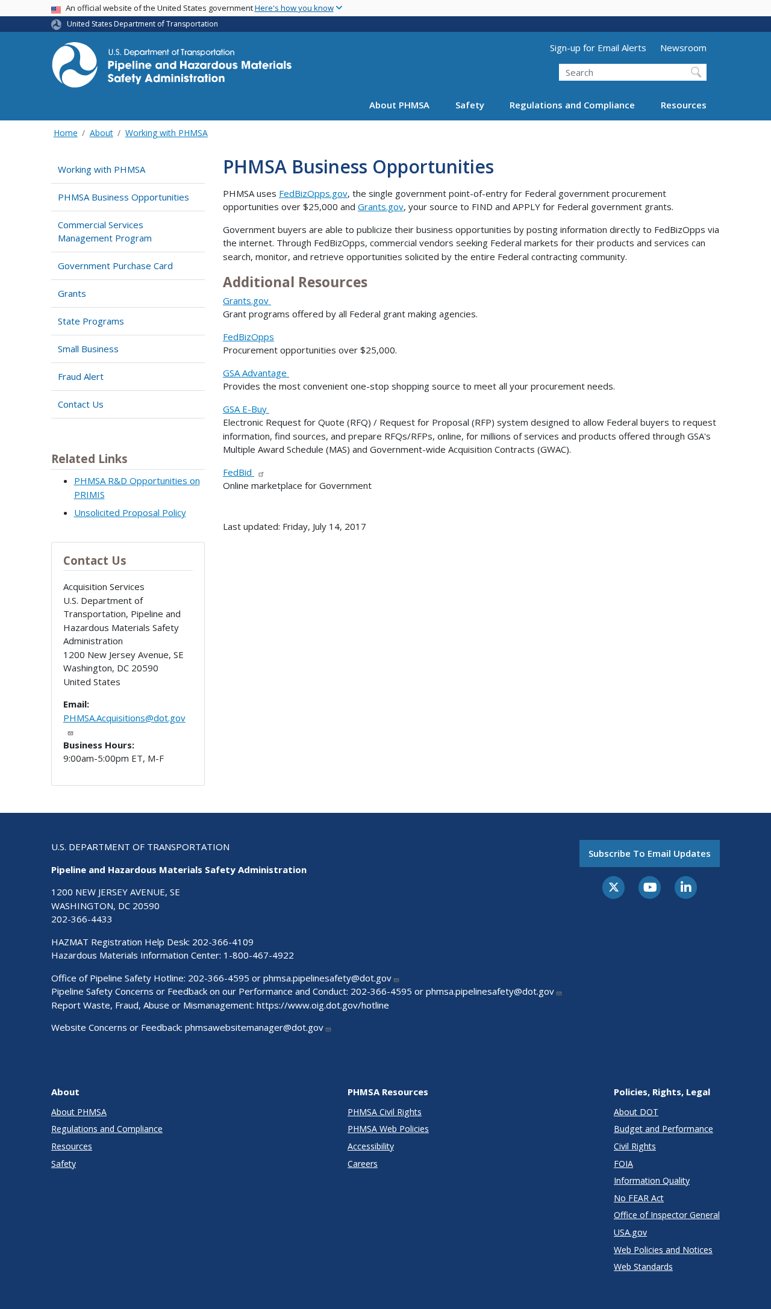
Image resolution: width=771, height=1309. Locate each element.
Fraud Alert (81, 376)
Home (66, 132)
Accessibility (371, 1146)
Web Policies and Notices (663, 1249)
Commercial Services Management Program (105, 231)
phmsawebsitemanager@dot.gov (254, 1027)
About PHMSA (399, 105)
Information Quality (652, 1180)
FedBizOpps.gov (313, 193)
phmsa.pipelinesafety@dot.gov (327, 978)
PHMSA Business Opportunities (123, 197)
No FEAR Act (639, 1198)
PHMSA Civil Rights (385, 1112)
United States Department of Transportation (142, 24)
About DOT (636, 1112)
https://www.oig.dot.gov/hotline (323, 1005)
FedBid (238, 472)
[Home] (171, 68)
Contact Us (81, 404)
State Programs (91, 321)
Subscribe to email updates (649, 853)
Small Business (88, 349)
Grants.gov (381, 207)
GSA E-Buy (246, 409)
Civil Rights (635, 1146)
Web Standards (643, 1266)
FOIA (623, 1163)
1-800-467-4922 (258, 955)
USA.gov (630, 1232)
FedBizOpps (248, 337)
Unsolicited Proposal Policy (130, 512)
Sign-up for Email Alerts (598, 48)
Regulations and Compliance (572, 105)
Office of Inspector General (667, 1214)
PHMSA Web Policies (388, 1128)
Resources (684, 105)
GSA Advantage (256, 373)
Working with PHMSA (166, 132)
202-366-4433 (82, 919)
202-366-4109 (223, 942)
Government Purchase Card (115, 266)
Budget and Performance (663, 1128)
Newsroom (683, 48)
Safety (469, 105)
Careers (363, 1163)
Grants (72, 293)
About (101, 132)
